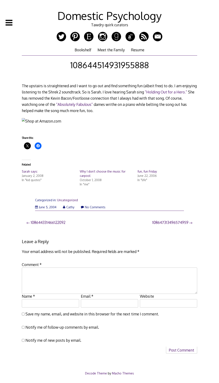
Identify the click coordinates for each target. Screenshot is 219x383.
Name (28, 296)
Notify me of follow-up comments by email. (62, 327)
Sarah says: (30, 171)
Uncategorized (67, 200)
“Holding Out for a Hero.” (166, 92)
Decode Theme (96, 373)
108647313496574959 (170, 222)
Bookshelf (83, 49)
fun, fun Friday (147, 171)
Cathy (70, 207)
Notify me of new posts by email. (53, 340)
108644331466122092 (48, 222)
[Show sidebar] (9, 22)
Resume (137, 49)
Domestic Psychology (109, 15)
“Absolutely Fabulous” (74, 104)
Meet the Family (111, 49)
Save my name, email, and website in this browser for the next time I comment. (92, 314)
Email (87, 296)
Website (147, 296)
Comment (32, 264)
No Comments (95, 207)
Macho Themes (123, 373)
